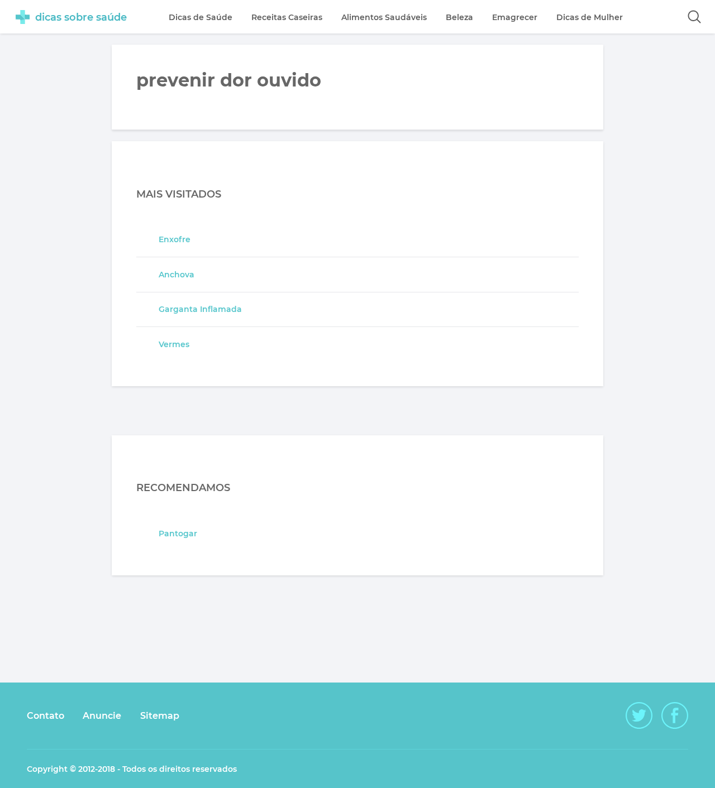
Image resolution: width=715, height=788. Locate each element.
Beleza (459, 17)
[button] (694, 17)
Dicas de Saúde (200, 17)
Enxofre (174, 239)
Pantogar (178, 533)
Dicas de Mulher (589, 17)
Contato (45, 715)
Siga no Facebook (674, 715)
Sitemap (159, 715)
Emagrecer (514, 17)
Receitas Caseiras (286, 17)
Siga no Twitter (639, 715)
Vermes (174, 344)
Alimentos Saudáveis (384, 17)
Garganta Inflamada (200, 309)
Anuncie (102, 715)
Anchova (176, 275)
